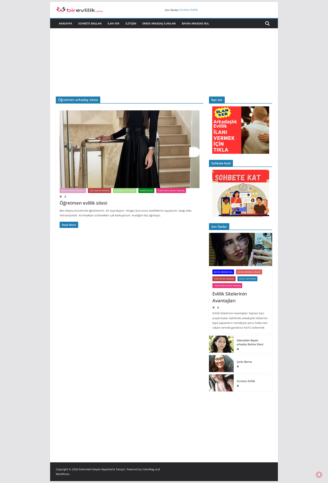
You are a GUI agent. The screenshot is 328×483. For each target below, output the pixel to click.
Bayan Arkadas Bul (195, 23)
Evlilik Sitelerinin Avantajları (229, 297)
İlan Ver (113, 23)
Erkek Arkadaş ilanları (159, 23)
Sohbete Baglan (90, 23)
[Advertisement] (164, 56)
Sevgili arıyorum (247, 278)
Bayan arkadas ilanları (249, 272)
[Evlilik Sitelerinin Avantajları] (240, 249)
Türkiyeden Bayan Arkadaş (171, 190)
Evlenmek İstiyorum (124, 190)
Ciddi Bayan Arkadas (99, 190)
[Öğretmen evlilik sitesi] (129, 149)
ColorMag (148, 469)
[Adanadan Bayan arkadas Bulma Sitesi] (221, 344)
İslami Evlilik (146, 190)
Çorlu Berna (244, 362)
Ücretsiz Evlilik (188, 10)
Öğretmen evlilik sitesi (83, 203)
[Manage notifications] (319, 475)
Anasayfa (65, 23)
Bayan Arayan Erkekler (72, 190)
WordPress (62, 474)
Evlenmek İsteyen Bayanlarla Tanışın (102, 469)
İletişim (130, 23)
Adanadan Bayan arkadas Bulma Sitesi (250, 342)
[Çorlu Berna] (221, 363)
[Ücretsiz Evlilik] (221, 382)
